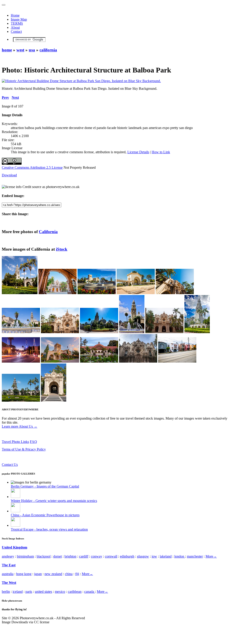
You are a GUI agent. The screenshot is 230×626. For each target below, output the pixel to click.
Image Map (19, 19)
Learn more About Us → (19, 426)
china (69, 574)
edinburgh (127, 556)
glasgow (143, 556)
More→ (211, 556)
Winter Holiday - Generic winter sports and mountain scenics (54, 501)
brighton (70, 556)
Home (15, 15)
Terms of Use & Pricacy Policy (24, 449)
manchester (195, 556)
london (179, 556)
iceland (18, 591)
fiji (77, 574)
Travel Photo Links (15, 442)
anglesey (8, 556)
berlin (6, 591)
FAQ (33, 442)
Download (9, 175)
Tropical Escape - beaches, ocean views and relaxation (49, 529)
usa (32, 50)
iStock (61, 249)
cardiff (83, 556)
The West (9, 582)
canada (89, 591)
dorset (57, 556)
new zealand (53, 574)
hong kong (23, 574)
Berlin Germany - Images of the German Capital (45, 486)
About (15, 27)
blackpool (44, 556)
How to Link (161, 152)
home (7, 50)
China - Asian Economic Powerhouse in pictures (45, 515)
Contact (16, 31)
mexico (60, 591)
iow (154, 556)
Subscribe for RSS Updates (21, 457)
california (48, 50)
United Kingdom (14, 547)
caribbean (75, 591)
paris (28, 591)
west (20, 50)
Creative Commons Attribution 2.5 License (32, 167)
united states (43, 591)
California (48, 231)
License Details (138, 152)
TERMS (17, 23)
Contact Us (10, 464)
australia (7, 574)
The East (8, 565)
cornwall (111, 556)
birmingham (25, 556)
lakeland (166, 556)
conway (96, 556)
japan (38, 574)
